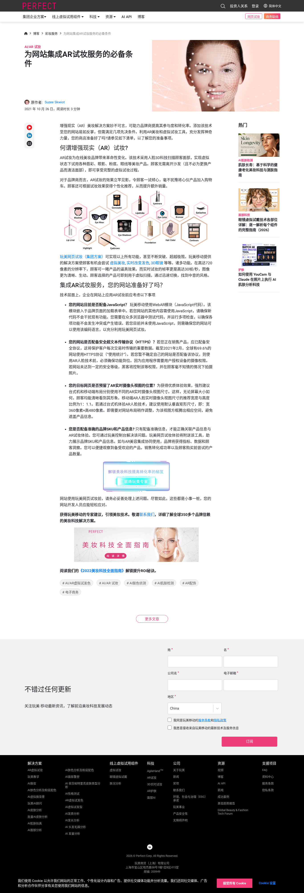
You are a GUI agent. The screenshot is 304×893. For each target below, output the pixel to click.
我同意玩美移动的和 (199, 720)
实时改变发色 (138, 263)
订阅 (249, 741)
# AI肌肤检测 (164, 583)
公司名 (172, 673)
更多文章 (152, 619)
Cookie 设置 (267, 883)
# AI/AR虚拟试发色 (76, 583)
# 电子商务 (70, 592)
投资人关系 (239, 6)
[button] (223, 6)
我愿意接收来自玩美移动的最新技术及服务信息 (206, 728)
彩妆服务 (51, 33)
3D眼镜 (157, 263)
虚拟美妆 (117, 263)
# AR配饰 (189, 583)
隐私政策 (220, 720)
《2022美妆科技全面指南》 (102, 571)
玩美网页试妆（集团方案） (82, 257)
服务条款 (204, 720)
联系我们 (146, 514)
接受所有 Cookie (234, 883)
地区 (171, 696)
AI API (127, 17)
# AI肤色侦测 (136, 583)
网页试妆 (253, 16)
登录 (255, 6)
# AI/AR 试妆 (108, 583)
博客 (141, 17)
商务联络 (272, 16)
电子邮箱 (230, 673)
